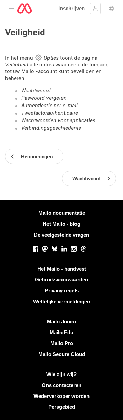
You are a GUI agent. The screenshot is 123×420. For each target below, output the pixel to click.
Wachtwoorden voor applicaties (58, 120)
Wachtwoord (36, 90)
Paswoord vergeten (44, 98)
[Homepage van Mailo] (24, 8)
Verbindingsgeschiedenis (51, 128)
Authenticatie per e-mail (49, 105)
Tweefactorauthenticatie (49, 113)
